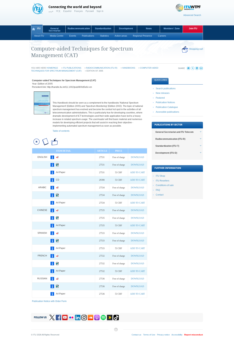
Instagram (84, 317)
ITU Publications (72, 68)
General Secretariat (54, 29)
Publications (88, 36)
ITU (39, 28)
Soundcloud (90, 317)
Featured (160, 98)
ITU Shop (160, 176)
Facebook (58, 317)
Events (72, 36)
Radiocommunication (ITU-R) (101, 68)
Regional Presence (142, 36)
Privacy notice (163, 335)
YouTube (65, 317)
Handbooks (128, 68)
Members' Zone (172, 28)
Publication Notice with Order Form (49, 301)
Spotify (103, 317)
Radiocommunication (79, 28)
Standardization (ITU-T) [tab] (167, 146)
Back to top (115, 331)
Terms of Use (149, 335)
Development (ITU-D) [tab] (166, 153)
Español (67, 11)
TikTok (116, 317)
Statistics (104, 36)
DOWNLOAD (137, 157)
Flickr (71, 317)
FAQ (158, 190)
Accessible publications (167, 112)
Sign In (100, 11)
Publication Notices (165, 102)
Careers (162, 36)
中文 (58, 11)
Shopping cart (196, 49)
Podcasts (97, 317)
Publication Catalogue (167, 107)
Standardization (103, 28)
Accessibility (176, 335)
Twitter (52, 317)
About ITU (39, 36)
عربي (50, 11)
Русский (90, 11)
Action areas (121, 36)
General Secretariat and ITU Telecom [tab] (174, 132)
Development (126, 28)
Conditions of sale (165, 185)
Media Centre (56, 36)
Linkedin (77, 317)
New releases (162, 93)
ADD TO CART (137, 172)
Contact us (136, 335)
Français (78, 11)
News (149, 28)
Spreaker (109, 317)
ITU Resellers (162, 180)
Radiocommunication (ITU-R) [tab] (170, 139)
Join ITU (193, 28)
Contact (159, 195)
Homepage (52, 68)
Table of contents (61, 131)
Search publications (166, 88)
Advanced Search (192, 15)
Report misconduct (193, 335)
